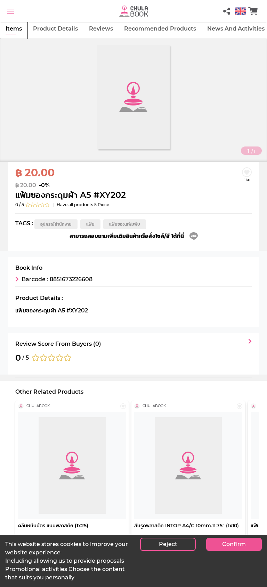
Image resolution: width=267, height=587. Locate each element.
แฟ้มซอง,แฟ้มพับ (124, 224)
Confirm (234, 544)
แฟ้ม (90, 224)
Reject (168, 544)
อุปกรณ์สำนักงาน (56, 224)
